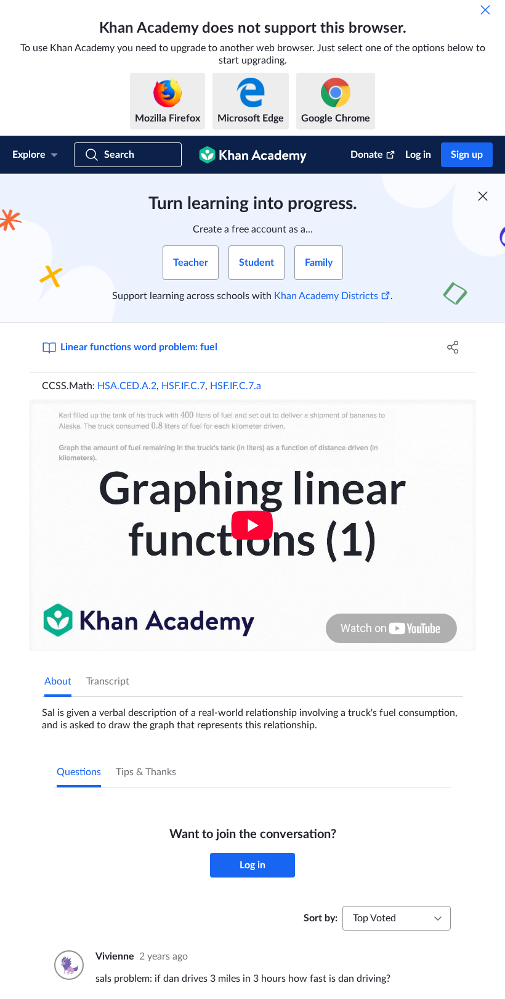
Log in (418, 155)
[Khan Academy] (253, 154)
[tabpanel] (252, 714)
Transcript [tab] (107, 681)
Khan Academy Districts (326, 296)
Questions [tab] (79, 772)
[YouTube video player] (252, 525)
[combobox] (396, 918)
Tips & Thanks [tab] (146, 772)
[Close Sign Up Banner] (483, 196)
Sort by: (320, 918)
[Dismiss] (485, 10)
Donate (366, 155)
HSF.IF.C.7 (183, 386)
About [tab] (57, 681)
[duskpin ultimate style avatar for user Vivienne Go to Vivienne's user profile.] (67, 965)
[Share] (453, 347)
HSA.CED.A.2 (126, 386)
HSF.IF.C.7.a (235, 386)
